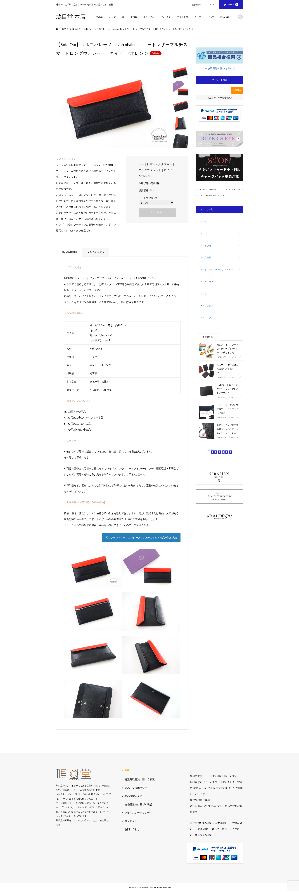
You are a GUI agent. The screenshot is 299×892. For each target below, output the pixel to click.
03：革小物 (205, 245)
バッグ (112, 17)
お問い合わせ (132, 829)
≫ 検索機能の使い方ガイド (219, 68)
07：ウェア (205, 293)
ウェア (198, 17)
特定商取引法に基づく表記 (140, 779)
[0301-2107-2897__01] (151, 584)
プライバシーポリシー (137, 812)
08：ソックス (206, 305)
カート (232, 4)
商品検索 (224, 17)
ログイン (209, 4)
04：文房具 (205, 257)
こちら (75, 525)
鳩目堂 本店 (70, 17)
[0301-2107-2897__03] (151, 627)
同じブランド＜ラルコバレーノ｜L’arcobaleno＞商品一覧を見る (141, 537)
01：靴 (203, 221)
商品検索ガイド (133, 796)
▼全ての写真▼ (95, 252)
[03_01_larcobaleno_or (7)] (151, 715)
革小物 (99, 17)
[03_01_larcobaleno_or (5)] (151, 671)
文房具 (134, 17)
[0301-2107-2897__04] (93, 715)
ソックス (166, 17)
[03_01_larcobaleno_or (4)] (93, 671)
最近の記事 (207, 337)
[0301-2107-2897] (93, 584)
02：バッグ (205, 233)
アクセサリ (182, 17)
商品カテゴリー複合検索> (219, 97)
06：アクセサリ (207, 281)
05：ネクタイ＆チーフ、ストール (216, 269)
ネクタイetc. (149, 17)
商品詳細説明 (69, 252)
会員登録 (196, 4)
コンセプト (131, 821)
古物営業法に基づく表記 (138, 804)
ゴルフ (210, 17)
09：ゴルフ (205, 317)
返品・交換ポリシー (136, 787)
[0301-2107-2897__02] (93, 627)
